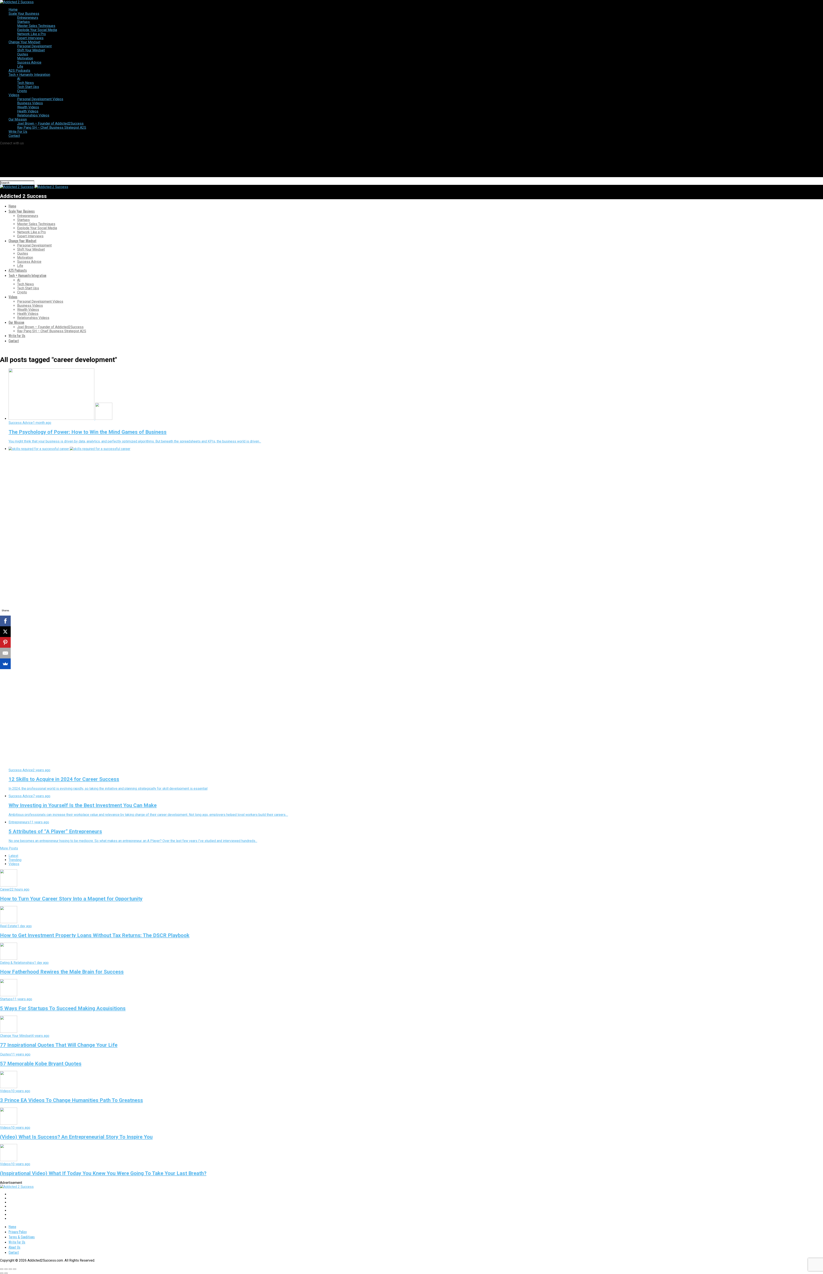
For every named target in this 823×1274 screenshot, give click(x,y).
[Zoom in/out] (14, 1269)
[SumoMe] (5, 663)
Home (13, 9)
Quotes (22, 54)
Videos (14, 95)
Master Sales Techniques (36, 26)
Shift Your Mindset (31, 50)
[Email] (5, 653)
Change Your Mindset (24, 42)
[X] (5, 631)
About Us (14, 1247)
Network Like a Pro (31, 34)
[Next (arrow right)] (6, 1273)
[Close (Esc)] (1, 1269)
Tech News (25, 83)
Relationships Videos (33, 115)
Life (20, 66)
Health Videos (27, 111)
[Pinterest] (5, 642)
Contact (14, 136)
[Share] (6, 1269)
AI (18, 79)
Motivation (25, 58)
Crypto (22, 91)
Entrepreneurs (27, 18)
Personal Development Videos (40, 99)
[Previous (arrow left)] (1, 1273)
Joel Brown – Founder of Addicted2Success (50, 123)
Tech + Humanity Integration (29, 75)
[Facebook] (5, 621)
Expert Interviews (30, 38)
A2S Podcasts (19, 71)
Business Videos (30, 103)
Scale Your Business (24, 14)
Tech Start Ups (28, 87)
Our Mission (18, 119)
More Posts (9, 848)
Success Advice (29, 62)
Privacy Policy (18, 1231)
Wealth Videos (28, 107)
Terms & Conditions (22, 1237)
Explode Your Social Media (37, 30)
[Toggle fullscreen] (10, 1269)
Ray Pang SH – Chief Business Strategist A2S (51, 128)
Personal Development (34, 46)
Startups (23, 22)
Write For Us (18, 132)
